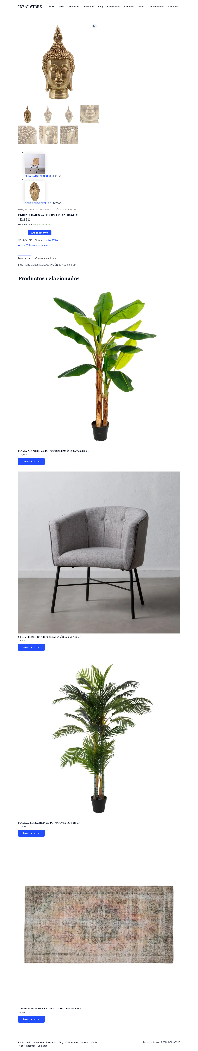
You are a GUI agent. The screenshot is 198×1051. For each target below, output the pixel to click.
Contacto (129, 7)
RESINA (55, 240)
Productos (89, 7)
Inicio (52, 7)
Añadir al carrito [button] (31, 461)
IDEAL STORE (30, 6)
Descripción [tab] (24, 258)
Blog (100, 7)
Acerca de (74, 7)
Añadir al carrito (39, 232)
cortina (48, 240)
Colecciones (113, 7)
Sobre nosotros (156, 7)
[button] (94, 26)
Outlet (141, 7)
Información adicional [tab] (45, 258)
